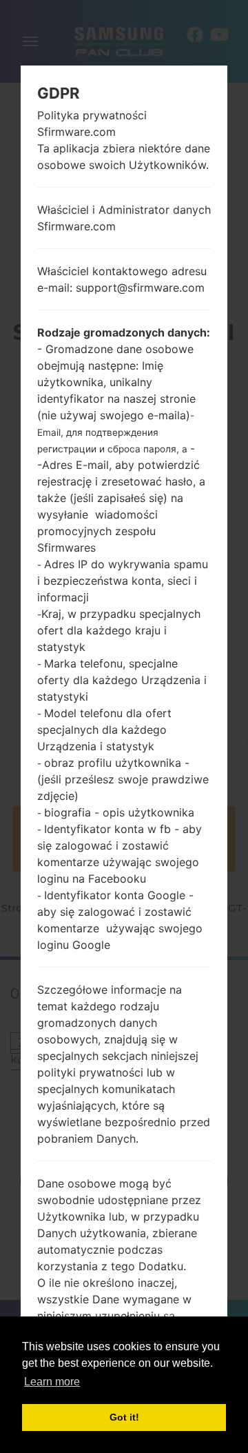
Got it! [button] (124, 1417)
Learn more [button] (52, 1381)
